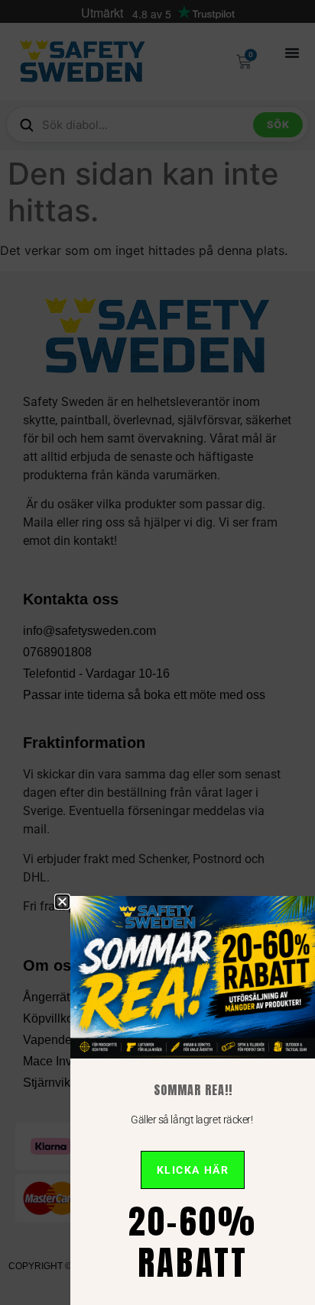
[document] (157, 652)
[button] (62, 901)
